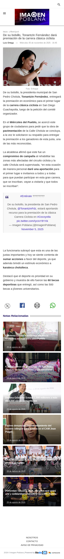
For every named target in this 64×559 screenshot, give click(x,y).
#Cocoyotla (44, 216)
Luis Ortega (8, 43)
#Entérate (26, 196)
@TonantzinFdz (27, 208)
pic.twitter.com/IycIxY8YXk (32, 220)
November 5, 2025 (32, 229)
